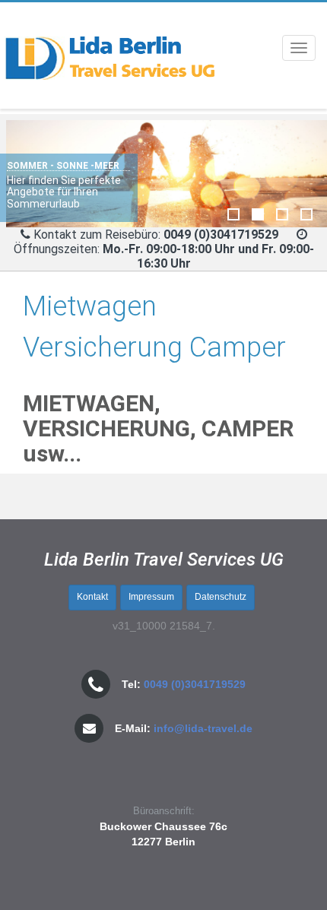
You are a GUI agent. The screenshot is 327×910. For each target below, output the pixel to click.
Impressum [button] (151, 596)
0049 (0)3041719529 (195, 684)
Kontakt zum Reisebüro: (96, 234)
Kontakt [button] (92, 596)
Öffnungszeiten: (164, 256)
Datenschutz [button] (220, 596)
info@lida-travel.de (203, 728)
